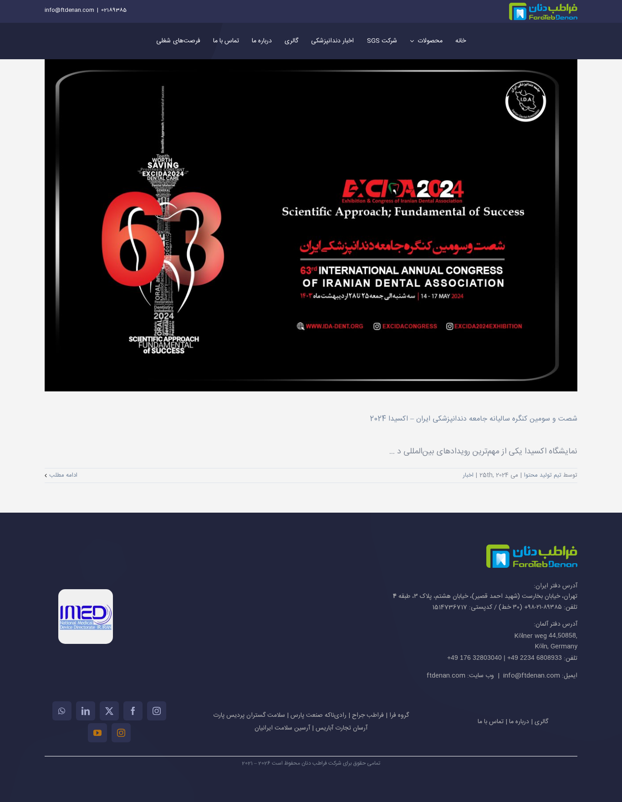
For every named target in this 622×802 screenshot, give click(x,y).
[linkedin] (85, 710)
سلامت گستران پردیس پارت (249, 715)
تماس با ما (491, 721)
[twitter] (109, 710)
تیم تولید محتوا (542, 475)
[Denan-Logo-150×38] (543, 7)
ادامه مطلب (63, 475)
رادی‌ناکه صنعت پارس (319, 715)
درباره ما (519, 721)
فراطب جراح (368, 715)
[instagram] (156, 710)
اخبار (468, 475)
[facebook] (133, 710)
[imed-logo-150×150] (85, 593)
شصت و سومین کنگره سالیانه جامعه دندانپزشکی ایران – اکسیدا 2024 (473, 419)
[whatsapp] (61, 710)
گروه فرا (399, 715)
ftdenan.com (446, 675)
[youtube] (97, 732)
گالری (541, 721)
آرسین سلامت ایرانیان (282, 728)
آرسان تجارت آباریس (341, 728)
